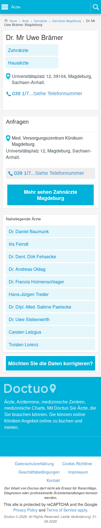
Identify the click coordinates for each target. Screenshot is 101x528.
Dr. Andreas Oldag (27, 269)
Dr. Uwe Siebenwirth (29, 319)
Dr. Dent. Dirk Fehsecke (32, 256)
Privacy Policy (25, 510)
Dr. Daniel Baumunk (29, 231)
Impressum (78, 472)
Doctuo (31, 388)
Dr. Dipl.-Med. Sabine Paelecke (40, 307)
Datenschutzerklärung (34, 463)
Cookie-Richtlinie (77, 463)
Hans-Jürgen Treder (29, 294)
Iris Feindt (18, 244)
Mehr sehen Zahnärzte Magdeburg (50, 195)
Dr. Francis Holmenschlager (36, 281)
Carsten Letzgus (25, 332)
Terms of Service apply (67, 510)
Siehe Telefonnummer (57, 93)
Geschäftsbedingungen (39, 472)
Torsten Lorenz (23, 344)
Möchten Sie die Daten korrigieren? (50, 363)
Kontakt (53, 480)
